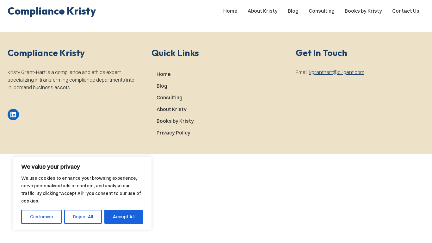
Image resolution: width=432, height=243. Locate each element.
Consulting (322, 11)
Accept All (123, 217)
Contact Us (405, 11)
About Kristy (263, 11)
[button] (52, 10)
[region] (82, 193)
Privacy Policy (173, 132)
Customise (41, 217)
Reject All (83, 217)
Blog (293, 11)
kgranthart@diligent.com (336, 72)
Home (230, 11)
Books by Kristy (363, 11)
